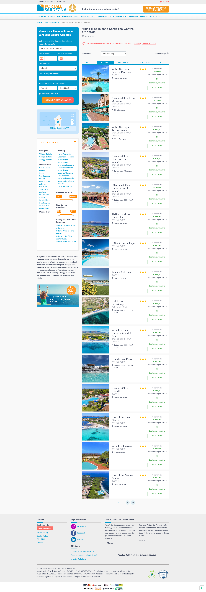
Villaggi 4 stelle (45, 157)
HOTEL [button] (50, 16)
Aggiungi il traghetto (49, 93)
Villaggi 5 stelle (45, 160)
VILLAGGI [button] (41, 16)
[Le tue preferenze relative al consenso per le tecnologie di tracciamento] (202, 588)
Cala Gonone (44, 181)
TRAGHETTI (102, 16)
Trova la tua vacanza (58, 100)
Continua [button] (157, 88)
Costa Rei (43, 187)
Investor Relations (78, 559)
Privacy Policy (42, 533)
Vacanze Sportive (65, 186)
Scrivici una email (44, 528)
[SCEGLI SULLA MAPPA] (58, 121)
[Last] (133, 502)
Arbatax (42, 184)
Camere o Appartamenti (49, 74)
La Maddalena (45, 200)
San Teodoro (44, 176)
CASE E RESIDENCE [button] (63, 16)
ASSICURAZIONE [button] (146, 16)
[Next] (128, 502)
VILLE (93, 16)
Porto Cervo (44, 206)
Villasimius (43, 189)
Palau (41, 173)
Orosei (42, 179)
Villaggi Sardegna (52, 22)
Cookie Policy (42, 536)
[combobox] (58, 48)
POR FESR (41, 539)
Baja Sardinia (44, 203)
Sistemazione (44, 64)
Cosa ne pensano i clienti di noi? (84, 555)
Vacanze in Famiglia (66, 178)
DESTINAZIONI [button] (131, 16)
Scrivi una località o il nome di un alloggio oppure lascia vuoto (55, 42)
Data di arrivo (44, 54)
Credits (40, 543)
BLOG (158, 16)
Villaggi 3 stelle (45, 154)
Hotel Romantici (64, 154)
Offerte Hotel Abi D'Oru (66, 242)
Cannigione (44, 208)
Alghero (42, 192)
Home (39, 22)
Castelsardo (44, 195)
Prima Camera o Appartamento (52, 84)
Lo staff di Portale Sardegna (82, 551)
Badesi (42, 197)
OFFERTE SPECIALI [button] (81, 16)
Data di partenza (65, 54)
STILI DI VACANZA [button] (115, 16)
